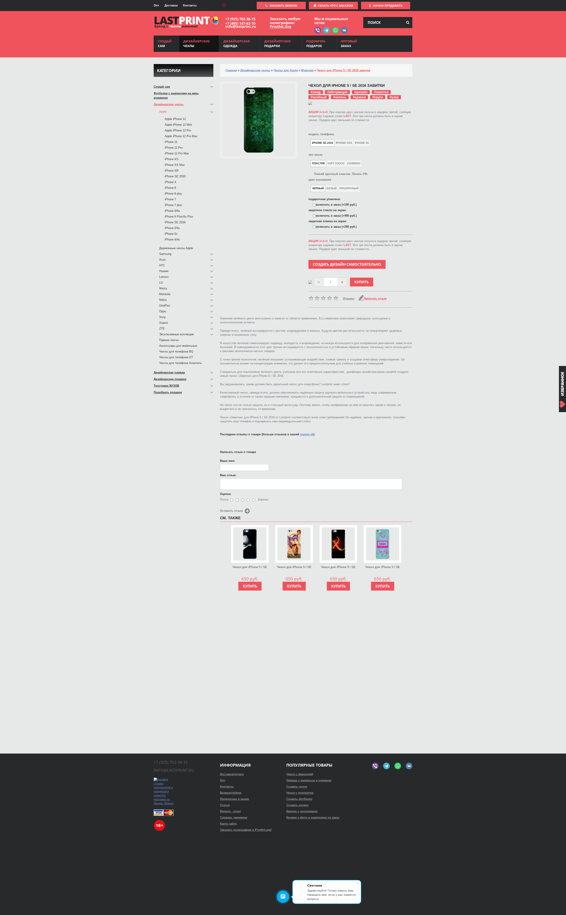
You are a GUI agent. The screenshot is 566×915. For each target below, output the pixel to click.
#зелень (339, 97)
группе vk (307, 434)
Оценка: (225, 494)
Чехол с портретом (300, 792)
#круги (377, 97)
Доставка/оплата (232, 774)
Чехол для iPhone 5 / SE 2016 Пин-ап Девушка (294, 567)
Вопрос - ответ (230, 811)
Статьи (225, 805)
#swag (316, 92)
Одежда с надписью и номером (308, 780)
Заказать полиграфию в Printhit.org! (246, 830)
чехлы (196, 43)
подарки (277, 43)
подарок (315, 43)
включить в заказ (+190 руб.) (336, 204)
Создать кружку (297, 805)
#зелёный (319, 97)
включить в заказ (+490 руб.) (336, 215)
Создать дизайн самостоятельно (347, 264)
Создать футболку (299, 799)
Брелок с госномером (301, 811)
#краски (359, 97)
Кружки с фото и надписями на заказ (312, 817)
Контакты (190, 5)
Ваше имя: (227, 460)
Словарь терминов (233, 817)
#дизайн (360, 92)
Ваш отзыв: (228, 475)
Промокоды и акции (234, 799)
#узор (394, 97)
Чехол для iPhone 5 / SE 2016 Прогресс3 (382, 567)
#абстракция (337, 92)
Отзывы (348, 298)
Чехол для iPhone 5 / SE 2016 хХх (338, 567)
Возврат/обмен (230, 792)
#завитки (381, 92)
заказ (349, 43)
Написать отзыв (375, 298)
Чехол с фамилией (299, 774)
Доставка (171, 5)
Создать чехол (296, 786)
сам (165, 43)
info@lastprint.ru (240, 26)
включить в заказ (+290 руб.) (336, 226)
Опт (156, 5)
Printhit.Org (280, 26)
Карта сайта (228, 823)
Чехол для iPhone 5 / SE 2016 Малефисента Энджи (250, 567)
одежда (236, 43)
